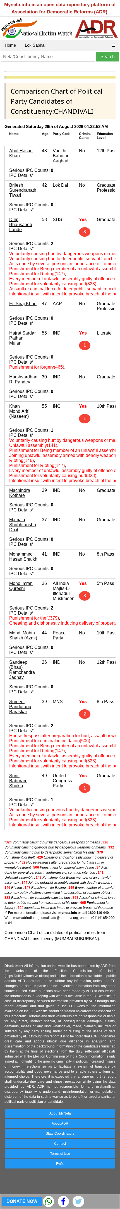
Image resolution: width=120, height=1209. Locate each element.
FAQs (60, 1164)
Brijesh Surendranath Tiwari (22, 190)
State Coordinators (60, 1133)
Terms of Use (60, 1154)
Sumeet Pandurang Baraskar (20, 706)
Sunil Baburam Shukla (18, 780)
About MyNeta (60, 1113)
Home (10, 45)
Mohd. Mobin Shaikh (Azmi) (23, 635)
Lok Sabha (34, 45)
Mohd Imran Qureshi (21, 586)
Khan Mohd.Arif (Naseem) (19, 411)
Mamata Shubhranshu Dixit (22, 524)
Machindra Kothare (19, 493)
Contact (60, 1144)
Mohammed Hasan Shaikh (23, 556)
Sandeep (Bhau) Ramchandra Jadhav (22, 670)
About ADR (60, 1123)
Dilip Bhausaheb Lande (20, 224)
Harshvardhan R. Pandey (23, 379)
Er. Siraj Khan (23, 303)
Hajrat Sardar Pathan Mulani (22, 338)
